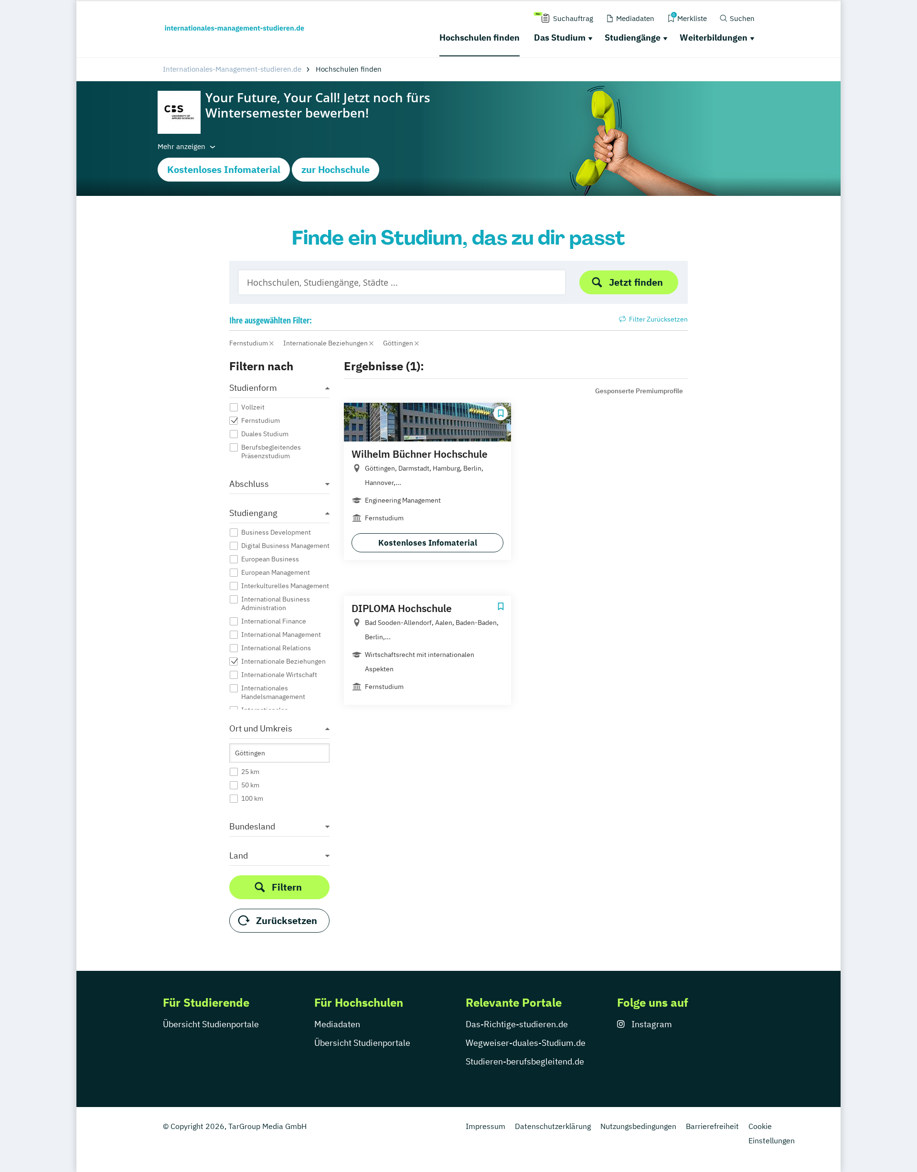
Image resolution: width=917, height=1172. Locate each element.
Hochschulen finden (479, 37)
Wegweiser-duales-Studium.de (526, 1042)
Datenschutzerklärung (553, 1126)
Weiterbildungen (713, 37)
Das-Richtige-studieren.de (517, 1024)
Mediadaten (337, 1024)
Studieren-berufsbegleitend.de (525, 1061)
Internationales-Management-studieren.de (232, 69)
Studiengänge (633, 37)
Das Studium (560, 37)
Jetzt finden (636, 282)
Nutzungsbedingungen (638, 1126)
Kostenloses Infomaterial (223, 169)
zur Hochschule (335, 169)
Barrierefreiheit (712, 1126)
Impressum (485, 1126)
